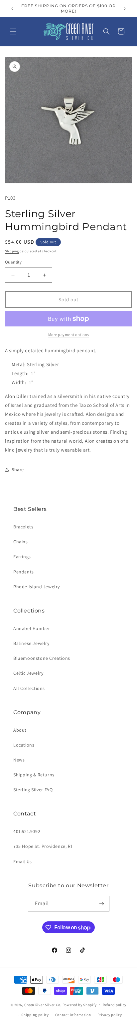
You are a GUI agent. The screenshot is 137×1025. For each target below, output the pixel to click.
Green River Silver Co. (43, 1004)
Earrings (22, 557)
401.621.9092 (26, 831)
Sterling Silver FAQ (33, 790)
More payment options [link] (68, 334)
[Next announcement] (124, 8)
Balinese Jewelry (31, 643)
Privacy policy (109, 1014)
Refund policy (114, 1004)
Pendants (23, 572)
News (19, 760)
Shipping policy (35, 1014)
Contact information (73, 1014)
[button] (13, 31)
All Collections (29, 688)
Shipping (12, 251)
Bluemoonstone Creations (41, 658)
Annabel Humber (31, 628)
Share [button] (18, 469)
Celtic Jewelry (28, 673)
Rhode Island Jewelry (36, 587)
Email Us (22, 861)
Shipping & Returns (34, 775)
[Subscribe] (101, 903)
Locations (23, 745)
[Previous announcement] (12, 8)
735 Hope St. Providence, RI (42, 846)
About (20, 730)
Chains (20, 542)
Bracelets (23, 527)
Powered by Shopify (80, 1004)
